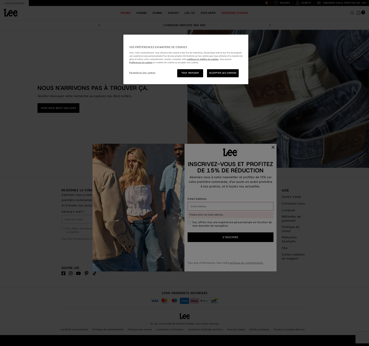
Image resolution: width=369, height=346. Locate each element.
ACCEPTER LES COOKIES (223, 73)
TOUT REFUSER (190, 73)
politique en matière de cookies (203, 59)
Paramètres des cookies (142, 73)
